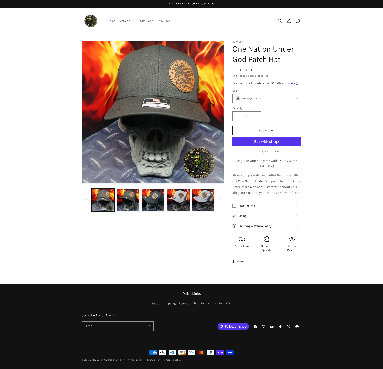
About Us (199, 303)
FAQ (228, 303)
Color (235, 90)
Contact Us (215, 303)
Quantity (237, 108)
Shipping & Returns (176, 303)
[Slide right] (220, 200)
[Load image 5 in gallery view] (203, 200)
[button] (126, 21)
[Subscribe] (149, 326)
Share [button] (240, 261)
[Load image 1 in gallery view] (103, 200)
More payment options (267, 151)
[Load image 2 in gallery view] (127, 200)
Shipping (237, 75)
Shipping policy (172, 359)
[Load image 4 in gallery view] (178, 200)
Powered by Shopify (113, 359)
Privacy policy (135, 359)
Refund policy (153, 359)
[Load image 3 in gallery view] (153, 200)
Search (156, 303)
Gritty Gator (96, 359)
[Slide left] (86, 200)
